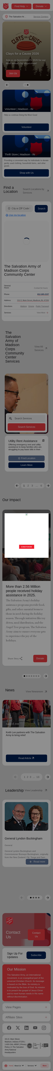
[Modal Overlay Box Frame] (26, 535)
